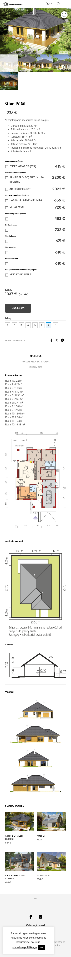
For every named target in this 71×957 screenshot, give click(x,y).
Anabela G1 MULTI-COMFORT (14, 837)
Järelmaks (35, 367)
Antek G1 (41, 835)
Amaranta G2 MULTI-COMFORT (15, 877)
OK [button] (41, 947)
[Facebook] (52, 340)
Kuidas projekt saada (35, 362)
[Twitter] (58, 340)
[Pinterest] (63, 340)
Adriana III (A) (43, 875)
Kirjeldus (36, 356)
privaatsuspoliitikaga (24, 947)
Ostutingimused (35, 925)
